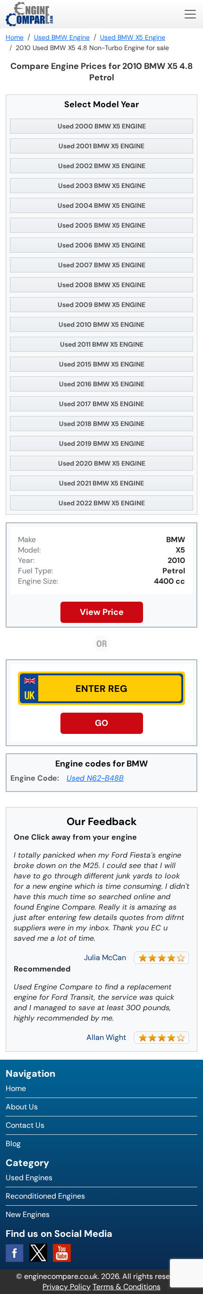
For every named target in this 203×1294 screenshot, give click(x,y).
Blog (13, 1144)
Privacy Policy (66, 1287)
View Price (102, 612)
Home (16, 1088)
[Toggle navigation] (190, 14)
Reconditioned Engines (45, 1196)
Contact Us (25, 1125)
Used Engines (29, 1178)
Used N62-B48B (95, 778)
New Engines (28, 1214)
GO (101, 723)
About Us (22, 1107)
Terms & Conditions (127, 1287)
